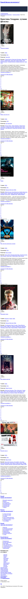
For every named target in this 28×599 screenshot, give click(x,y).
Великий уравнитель (7, 500)
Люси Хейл (7, 254)
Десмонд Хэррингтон (16, 326)
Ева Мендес (19, 391)
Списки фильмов (4, 571)
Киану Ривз (8, 327)
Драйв (2, 180)
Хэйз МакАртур (8, 128)
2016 (7, 320)
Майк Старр (24, 464)
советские (5, 559)
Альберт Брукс (4, 193)
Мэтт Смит (6, 391)
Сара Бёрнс (3, 126)
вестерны (5, 566)
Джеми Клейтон (21, 327)
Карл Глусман (14, 325)
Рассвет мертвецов (7, 542)
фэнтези (5, 565)
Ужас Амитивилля (7, 544)
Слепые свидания (7, 513)
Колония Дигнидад (7, 533)
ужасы (4, 557)
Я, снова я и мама (7, 515)
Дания (10, 318)
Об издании (3, 574)
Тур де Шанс (6, 520)
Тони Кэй (8, 57)
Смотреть (3, 74)
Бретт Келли (13, 463)
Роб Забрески (21, 392)
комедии (5, 554)
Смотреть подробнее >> (6, 72)
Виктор (4, 501)
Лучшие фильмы (4, 13)
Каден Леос (7, 194)
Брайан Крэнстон (20, 61)
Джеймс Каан (7, 60)
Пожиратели (6, 541)
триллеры (5, 560)
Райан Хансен (19, 463)
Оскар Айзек (10, 193)
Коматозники (6, 548)
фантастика (6, 564)
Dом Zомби (5, 543)
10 (1, 88)
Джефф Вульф (14, 194)
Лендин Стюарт (13, 392)
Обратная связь (4, 575)
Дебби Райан (15, 256)
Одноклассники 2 (7, 519)
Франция (7, 318)
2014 (7, 250)
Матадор (5, 527)
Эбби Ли (9, 326)
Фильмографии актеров (6, 572)
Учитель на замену (5, 48)
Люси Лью (13, 60)
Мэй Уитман (21, 256)
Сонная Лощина (6, 547)
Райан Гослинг (8, 192)
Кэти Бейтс (16, 462)
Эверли (4, 507)
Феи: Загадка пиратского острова (8, 243)
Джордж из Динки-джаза (8, 518)
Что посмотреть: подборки (6, 573)
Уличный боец (6, 504)
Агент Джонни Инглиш (8, 517)
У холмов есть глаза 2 (8, 545)
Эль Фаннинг (8, 325)
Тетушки (5, 516)
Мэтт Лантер (3, 256)
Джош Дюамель (15, 125)
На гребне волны (7, 503)
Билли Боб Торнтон (9, 462)
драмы (4, 561)
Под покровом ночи (7, 529)
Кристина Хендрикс (16, 59)
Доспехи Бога (6, 502)
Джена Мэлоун (21, 325)
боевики (5, 555)
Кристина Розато (17, 464)
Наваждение (6, 530)
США (6, 52)
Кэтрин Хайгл (8, 125)
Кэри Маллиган (15, 192)
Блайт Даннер (19, 60)
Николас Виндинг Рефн (11, 189)
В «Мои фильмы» (9, 74)
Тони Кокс (22, 462)
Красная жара (6, 506)
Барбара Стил (7, 392)
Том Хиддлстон (23, 254)
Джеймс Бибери (21, 194)
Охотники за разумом (8, 528)
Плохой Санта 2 (4, 450)
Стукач (4, 534)
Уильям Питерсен (12, 61)
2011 (7, 54)
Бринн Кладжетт (18, 126)
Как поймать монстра (5, 379)
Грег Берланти (9, 123)
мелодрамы (5, 558)
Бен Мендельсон (13, 391)
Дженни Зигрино (9, 464)
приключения (6, 562)
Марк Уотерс (8, 459)
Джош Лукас (22, 125)
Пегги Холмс (8, 252)
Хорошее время (6, 532)
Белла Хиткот (4, 326)
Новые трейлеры (4, 568)
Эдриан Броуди (8, 59)
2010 (7, 121)
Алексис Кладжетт (10, 126)
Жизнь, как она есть (5, 114)
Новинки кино (4, 567)
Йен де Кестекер (18, 390)
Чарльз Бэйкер (14, 327)
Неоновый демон (4, 314)
